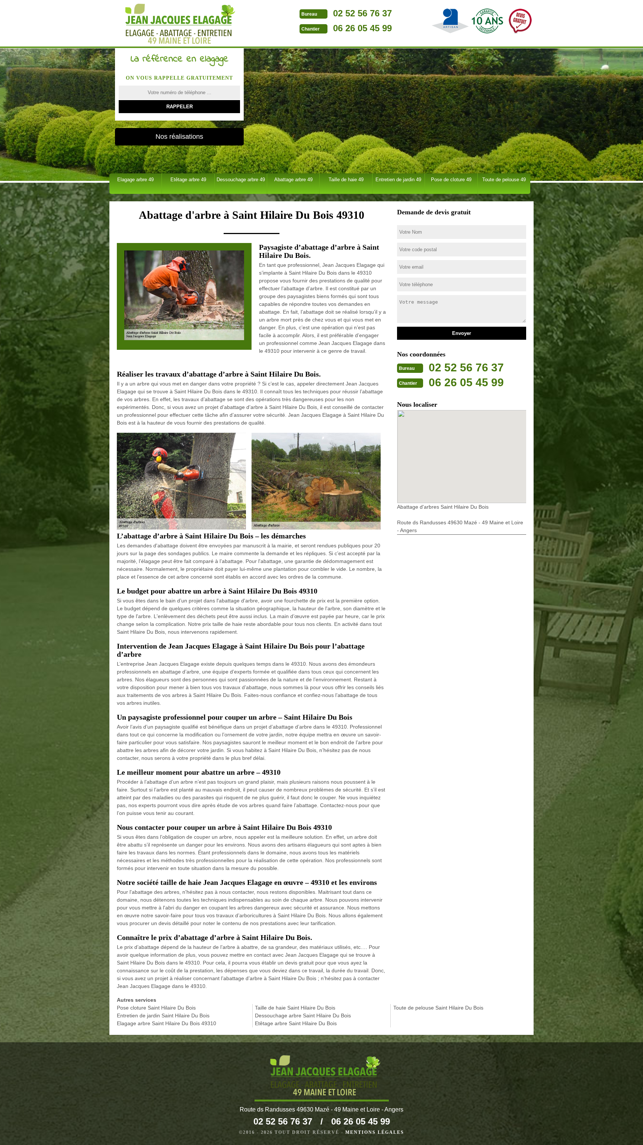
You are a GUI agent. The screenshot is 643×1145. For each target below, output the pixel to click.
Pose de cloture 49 (451, 179)
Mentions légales (374, 1132)
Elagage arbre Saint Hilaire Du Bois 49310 (166, 1023)
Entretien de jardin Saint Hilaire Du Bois (163, 1015)
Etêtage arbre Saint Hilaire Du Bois (296, 1023)
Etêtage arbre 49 (188, 179)
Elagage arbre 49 (135, 179)
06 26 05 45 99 (362, 28)
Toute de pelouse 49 (504, 179)
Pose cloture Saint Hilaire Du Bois (156, 1008)
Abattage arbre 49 (293, 179)
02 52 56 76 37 (362, 13)
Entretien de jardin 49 (398, 179)
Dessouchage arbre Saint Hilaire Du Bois (303, 1015)
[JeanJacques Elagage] (176, 24)
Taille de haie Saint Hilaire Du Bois (295, 1008)
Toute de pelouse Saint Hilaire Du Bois (438, 1008)
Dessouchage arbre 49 (241, 179)
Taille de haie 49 (346, 179)
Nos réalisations (179, 136)
